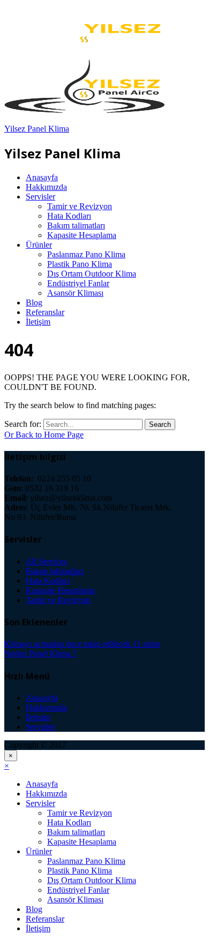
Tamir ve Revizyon (79, 206)
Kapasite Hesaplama (81, 235)
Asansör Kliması (75, 292)
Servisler (40, 196)
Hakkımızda (46, 187)
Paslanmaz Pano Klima (86, 254)
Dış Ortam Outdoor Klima (91, 273)
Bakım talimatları (76, 225)
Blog (34, 302)
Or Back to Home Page (44, 434)
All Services (46, 561)
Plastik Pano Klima (79, 264)
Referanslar (45, 312)
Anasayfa (42, 177)
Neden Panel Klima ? (40, 653)
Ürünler (39, 244)
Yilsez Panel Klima (36, 128)
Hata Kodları (69, 215)
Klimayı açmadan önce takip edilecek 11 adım (82, 643)
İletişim (38, 321)
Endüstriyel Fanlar (78, 283)
